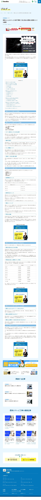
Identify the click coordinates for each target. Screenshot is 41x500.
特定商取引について (23, 493)
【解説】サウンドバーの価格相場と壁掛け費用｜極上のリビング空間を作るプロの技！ (20, 424)
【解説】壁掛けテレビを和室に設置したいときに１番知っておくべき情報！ (9, 440)
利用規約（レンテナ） (14, 493)
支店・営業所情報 (14, 489)
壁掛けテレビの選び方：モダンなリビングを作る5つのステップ (15, 393)
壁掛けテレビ (9, 24)
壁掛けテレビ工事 (6, 384)
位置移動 (17, 442)
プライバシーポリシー (5, 493)
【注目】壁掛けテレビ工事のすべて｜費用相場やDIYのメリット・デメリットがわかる (31, 424)
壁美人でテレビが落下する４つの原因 (11, 83)
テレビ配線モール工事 (7, 427)
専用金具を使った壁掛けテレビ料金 (11, 100)
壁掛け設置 (11, 442)
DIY (5, 442)
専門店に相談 (8, 96)
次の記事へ (34, 369)
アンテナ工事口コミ (5, 24)
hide (22, 80)
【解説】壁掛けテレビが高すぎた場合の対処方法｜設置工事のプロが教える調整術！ (20, 440)
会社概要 (4, 489)
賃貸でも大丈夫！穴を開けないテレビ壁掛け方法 (13, 385)
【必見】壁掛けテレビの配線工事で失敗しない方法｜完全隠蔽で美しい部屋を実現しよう (9, 424)
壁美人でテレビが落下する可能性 (10, 82)
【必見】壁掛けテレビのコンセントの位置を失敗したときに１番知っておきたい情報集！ (31, 440)
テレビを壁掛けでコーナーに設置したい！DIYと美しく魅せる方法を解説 (15, 372)
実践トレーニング (9, 94)
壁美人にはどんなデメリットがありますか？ (13, 103)
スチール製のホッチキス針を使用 (11, 84)
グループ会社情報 (22, 489)
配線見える (8, 428)
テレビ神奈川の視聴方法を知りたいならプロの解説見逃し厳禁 (25, 372)
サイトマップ (31, 493)
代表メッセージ (31, 489)
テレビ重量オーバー (9, 87)
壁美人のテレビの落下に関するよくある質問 (11, 102)
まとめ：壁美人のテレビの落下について (11, 108)
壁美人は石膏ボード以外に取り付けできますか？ (13, 106)
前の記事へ (7, 369)
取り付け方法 (8, 442)
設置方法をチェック (9, 93)
